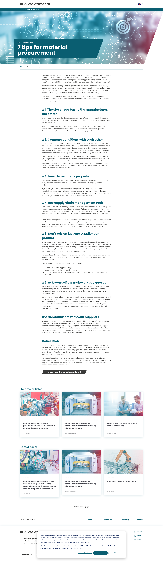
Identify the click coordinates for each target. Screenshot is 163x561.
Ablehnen (115, 553)
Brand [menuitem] (90, 520)
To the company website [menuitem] (31, 9)
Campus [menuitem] (139, 520)
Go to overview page (81, 507)
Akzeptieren (100, 553)
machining (110, 420)
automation (27, 420)
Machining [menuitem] (125, 520)
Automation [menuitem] (107, 520)
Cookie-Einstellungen (85, 553)
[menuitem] (139, 3)
